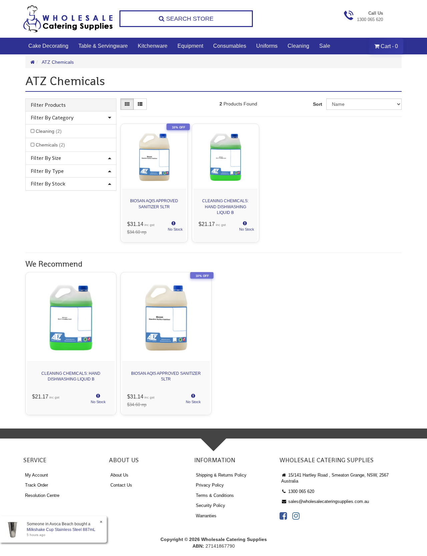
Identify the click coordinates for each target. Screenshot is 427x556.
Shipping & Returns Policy (221, 475)
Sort (317, 104)
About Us (119, 475)
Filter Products (48, 105)
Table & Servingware (103, 46)
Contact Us (121, 485)
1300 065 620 (300, 491)
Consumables (229, 46)
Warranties (206, 515)
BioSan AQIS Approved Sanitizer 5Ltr (154, 204)
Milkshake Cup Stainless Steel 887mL (61, 529)
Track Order (36, 485)
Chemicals (50, 145)
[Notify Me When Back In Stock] (173, 228)
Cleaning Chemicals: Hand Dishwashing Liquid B (225, 207)
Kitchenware (152, 46)
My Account (36, 475)
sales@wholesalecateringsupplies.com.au (328, 501)
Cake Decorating (48, 46)
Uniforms (267, 46)
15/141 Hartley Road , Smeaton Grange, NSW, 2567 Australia (335, 478)
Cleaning (298, 46)
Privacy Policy (210, 485)
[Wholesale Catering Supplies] (68, 18)
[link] (283, 516)
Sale (324, 46)
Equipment (190, 46)
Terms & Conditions (215, 495)
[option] (70, 345)
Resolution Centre (42, 495)
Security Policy (210, 505)
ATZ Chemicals (58, 62)
